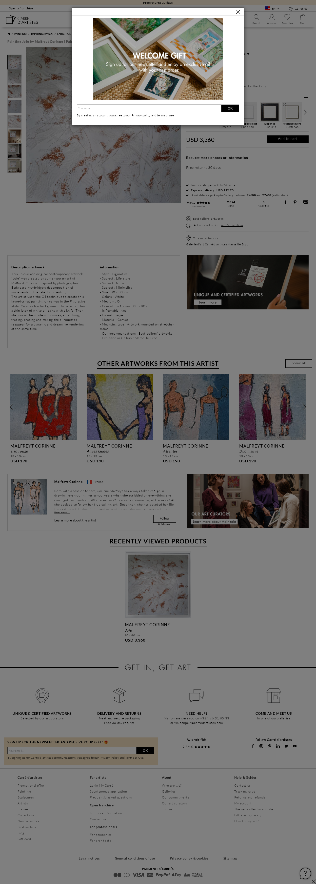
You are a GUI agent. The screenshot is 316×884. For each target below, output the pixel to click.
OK (230, 108)
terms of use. (166, 115)
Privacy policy (141, 115)
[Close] (238, 12)
